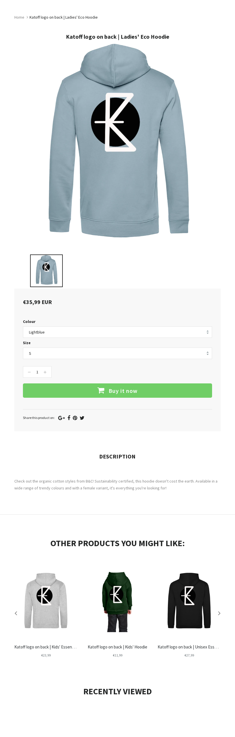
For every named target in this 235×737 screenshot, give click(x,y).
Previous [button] (15, 613)
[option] (46, 271)
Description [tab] (117, 456)
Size (27, 342)
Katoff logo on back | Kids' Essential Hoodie (52, 647)
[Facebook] (68, 418)
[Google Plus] (61, 418)
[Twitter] (82, 418)
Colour (29, 321)
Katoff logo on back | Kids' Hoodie (117, 647)
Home (19, 17)
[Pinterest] (75, 418)
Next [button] (219, 613)
